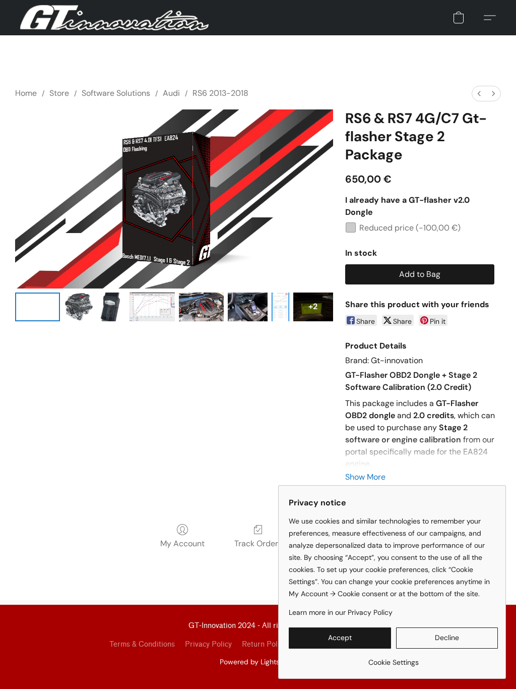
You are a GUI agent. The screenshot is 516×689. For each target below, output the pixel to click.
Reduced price (410, 227)
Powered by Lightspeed (258, 661)
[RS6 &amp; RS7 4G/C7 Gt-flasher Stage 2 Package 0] (37, 307)
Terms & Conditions (142, 644)
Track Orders (258, 543)
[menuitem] (479, 93)
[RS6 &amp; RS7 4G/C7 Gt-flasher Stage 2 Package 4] (201, 307)
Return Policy (264, 644)
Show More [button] (365, 477)
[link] (393, 658)
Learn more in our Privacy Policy (341, 612)
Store (59, 93)
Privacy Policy (208, 644)
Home (26, 93)
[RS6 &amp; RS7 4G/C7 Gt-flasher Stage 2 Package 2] (111, 307)
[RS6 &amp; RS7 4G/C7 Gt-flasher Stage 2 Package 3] (152, 307)
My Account (182, 543)
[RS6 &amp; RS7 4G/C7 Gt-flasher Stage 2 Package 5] (248, 307)
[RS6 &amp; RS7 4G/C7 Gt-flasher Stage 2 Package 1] (78, 307)
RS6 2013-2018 (220, 93)
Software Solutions (116, 93)
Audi (171, 93)
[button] (114, 17)
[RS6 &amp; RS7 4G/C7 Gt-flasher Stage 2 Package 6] (280, 307)
